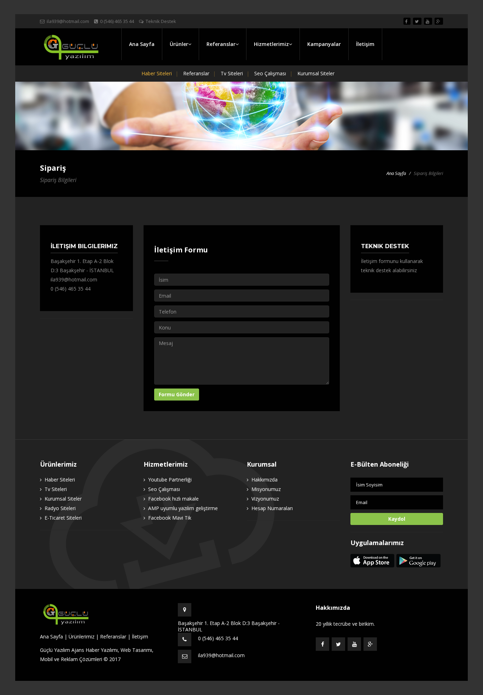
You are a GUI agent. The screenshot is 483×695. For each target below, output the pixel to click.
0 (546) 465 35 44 (71, 288)
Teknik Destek (161, 21)
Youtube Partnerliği (170, 479)
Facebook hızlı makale (173, 498)
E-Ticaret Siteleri (63, 517)
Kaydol (396, 518)
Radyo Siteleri (60, 508)
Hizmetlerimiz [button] (271, 44)
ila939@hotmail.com (68, 21)
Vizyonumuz (265, 498)
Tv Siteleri (232, 73)
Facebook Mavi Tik (169, 517)
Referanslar (196, 73)
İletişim (365, 44)
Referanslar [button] (220, 44)
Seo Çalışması (270, 73)
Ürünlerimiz (81, 636)
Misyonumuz (266, 489)
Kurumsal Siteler (315, 73)
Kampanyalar (324, 44)
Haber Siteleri (156, 73)
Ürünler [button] (179, 44)
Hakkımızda (264, 479)
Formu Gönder (176, 394)
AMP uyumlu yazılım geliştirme (183, 508)
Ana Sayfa (142, 44)
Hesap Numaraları (272, 508)
